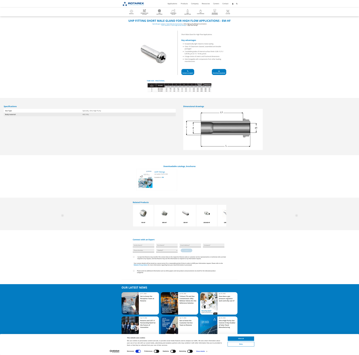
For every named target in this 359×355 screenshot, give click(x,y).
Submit (186, 250)
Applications (172, 4)
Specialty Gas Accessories (174, 24)
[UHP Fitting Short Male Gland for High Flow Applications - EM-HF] (153, 74)
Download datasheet (219, 73)
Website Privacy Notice (141, 265)
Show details (200, 351)
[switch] (156, 351)
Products (184, 4)
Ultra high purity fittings (179, 25)
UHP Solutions (165, 25)
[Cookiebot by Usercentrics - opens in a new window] (114, 351)
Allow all (241, 338)
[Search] (236, 4)
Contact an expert (187, 73)
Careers (216, 4)
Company (195, 4)
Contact (225, 4)
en (163, 177)
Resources (206, 4)
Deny (241, 344)
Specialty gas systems (158, 24)
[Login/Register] (232, 4)
